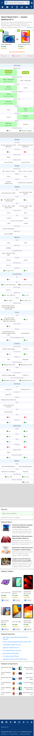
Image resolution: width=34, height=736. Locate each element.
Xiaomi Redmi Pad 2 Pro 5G (27, 592)
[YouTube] (15, 722)
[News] (7, 7)
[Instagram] (19, 722)
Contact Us (4, 734)
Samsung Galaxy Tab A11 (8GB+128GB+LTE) (17, 592)
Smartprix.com (16, 731)
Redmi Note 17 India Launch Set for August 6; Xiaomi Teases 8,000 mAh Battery (22, 549)
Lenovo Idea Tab (5, 592)
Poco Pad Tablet (16, 621)
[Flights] (12, 7)
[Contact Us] (2, 722)
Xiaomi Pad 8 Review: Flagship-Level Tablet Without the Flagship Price (22, 526)
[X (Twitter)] (10, 722)
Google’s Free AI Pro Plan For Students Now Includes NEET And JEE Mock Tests (21, 560)
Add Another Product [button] (17, 52)
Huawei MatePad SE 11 (24, 44)
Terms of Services (25, 734)
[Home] (2, 7)
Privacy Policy (13, 734)
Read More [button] (30, 27)
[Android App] (32, 722)
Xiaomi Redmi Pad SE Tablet (27, 621)
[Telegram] (23, 722)
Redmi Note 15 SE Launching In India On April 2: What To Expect (22, 537)
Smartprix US (4, 727)
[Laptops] (21, 7)
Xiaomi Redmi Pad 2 (6, 44)
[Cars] (26, 7)
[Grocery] (31, 7)
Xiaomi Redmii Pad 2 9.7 (5, 621)
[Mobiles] (17, 7)
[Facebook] (6, 722)
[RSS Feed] (27, 722)
